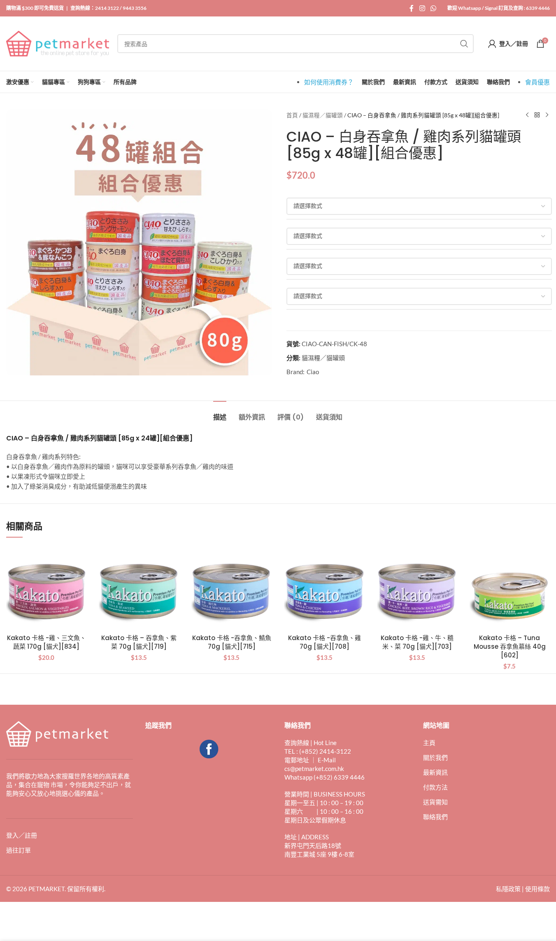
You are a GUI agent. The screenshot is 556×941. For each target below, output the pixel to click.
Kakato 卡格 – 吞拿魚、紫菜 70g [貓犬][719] (139, 642)
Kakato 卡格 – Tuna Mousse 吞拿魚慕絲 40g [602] (510, 646)
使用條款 (537, 888)
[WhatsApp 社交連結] (433, 8)
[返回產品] (537, 115)
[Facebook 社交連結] (411, 8)
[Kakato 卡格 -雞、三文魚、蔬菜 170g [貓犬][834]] (46, 589)
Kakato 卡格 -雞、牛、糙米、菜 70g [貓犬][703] (417, 642)
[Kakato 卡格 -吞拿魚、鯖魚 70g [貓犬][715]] (231, 589)
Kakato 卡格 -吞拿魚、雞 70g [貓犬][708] (324, 642)
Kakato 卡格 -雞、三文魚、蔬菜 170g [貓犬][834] (46, 642)
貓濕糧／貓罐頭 (322, 115)
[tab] (219, 413)
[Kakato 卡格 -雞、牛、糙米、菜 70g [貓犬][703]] (417, 589)
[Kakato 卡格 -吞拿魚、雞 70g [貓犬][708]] (324, 589)
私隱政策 (508, 888)
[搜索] (464, 43)
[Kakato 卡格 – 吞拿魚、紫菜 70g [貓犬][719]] (139, 589)
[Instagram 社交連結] (422, 8)
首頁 (292, 115)
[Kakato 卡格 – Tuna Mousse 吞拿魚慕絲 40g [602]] (510, 589)
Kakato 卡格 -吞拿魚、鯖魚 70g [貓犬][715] (231, 642)
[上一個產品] (527, 115)
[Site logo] (57, 43)
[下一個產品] (547, 115)
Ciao (313, 371)
